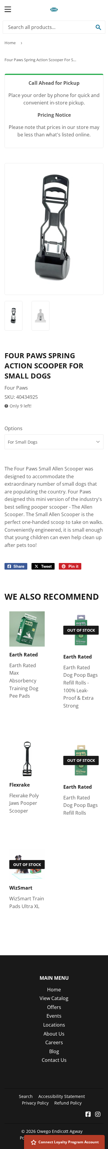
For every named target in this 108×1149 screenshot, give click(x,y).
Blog (54, 1051)
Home (10, 42)
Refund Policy (68, 1103)
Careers (54, 1042)
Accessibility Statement (61, 1096)
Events (54, 1016)
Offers (54, 1007)
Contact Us (54, 1060)
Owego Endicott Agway (59, 1131)
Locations (54, 1025)
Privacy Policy (35, 1103)
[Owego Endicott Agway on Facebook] (88, 1114)
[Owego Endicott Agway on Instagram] (97, 1114)
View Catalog (54, 998)
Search (26, 1096)
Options (13, 428)
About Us (54, 1033)
